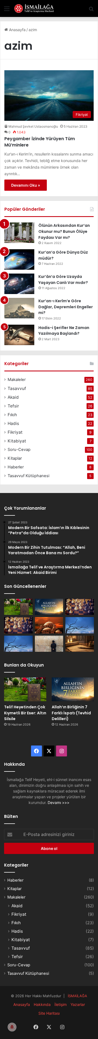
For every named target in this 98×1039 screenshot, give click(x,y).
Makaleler (17, 379)
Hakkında (42, 1004)
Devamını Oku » (25, 185)
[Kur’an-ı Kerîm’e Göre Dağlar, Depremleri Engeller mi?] (19, 308)
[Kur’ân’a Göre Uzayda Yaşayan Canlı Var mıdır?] (19, 284)
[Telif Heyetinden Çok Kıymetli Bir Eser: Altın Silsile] (18, 607)
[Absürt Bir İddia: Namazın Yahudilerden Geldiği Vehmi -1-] (49, 644)
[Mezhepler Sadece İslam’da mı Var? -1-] (79, 625)
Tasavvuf (17, 388)
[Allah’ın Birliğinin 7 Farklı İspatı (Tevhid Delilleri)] (49, 607)
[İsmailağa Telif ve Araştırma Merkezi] (35, 8)
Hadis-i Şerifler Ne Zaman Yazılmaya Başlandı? (63, 330)
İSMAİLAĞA (77, 996)
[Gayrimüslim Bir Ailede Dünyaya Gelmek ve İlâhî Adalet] (49, 625)
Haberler (16, 467)
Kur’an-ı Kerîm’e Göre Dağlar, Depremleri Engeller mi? (65, 306)
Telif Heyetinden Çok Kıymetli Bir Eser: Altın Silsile (25, 712)
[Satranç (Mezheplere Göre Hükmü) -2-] (79, 607)
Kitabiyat (17, 441)
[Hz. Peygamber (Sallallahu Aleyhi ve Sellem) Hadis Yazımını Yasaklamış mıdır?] (79, 644)
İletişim (60, 1004)
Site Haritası (49, 1013)
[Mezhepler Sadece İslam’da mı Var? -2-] (18, 644)
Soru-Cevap (19, 449)
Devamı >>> (58, 802)
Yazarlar (78, 1004)
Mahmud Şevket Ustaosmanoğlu (33, 126)
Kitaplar (15, 458)
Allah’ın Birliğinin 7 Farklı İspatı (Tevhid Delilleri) (71, 712)
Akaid (13, 397)
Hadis (13, 423)
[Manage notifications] (12, 1027)
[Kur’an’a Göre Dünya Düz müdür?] (19, 259)
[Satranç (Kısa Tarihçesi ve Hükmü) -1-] (18, 625)
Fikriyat (15, 432)
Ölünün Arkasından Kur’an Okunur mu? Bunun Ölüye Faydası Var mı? (64, 231)
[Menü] (7, 10)
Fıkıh (12, 414)
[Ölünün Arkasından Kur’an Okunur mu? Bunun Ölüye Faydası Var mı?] (19, 232)
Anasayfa (17, 29)
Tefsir (13, 406)
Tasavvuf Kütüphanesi (28, 475)
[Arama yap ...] (91, 10)
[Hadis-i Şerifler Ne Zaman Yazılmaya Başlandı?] (19, 335)
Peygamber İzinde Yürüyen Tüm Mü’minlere (39, 142)
